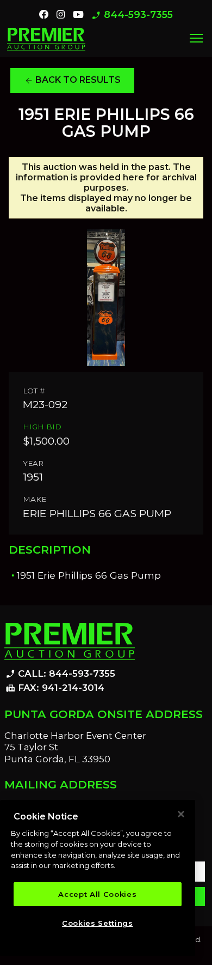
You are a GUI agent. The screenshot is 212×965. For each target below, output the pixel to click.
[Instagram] (60, 14)
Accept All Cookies (97, 894)
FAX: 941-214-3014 (54, 688)
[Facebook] (44, 14)
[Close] (181, 814)
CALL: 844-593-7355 (60, 674)
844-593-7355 (132, 15)
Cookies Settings (97, 923)
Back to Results (72, 80)
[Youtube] (78, 14)
